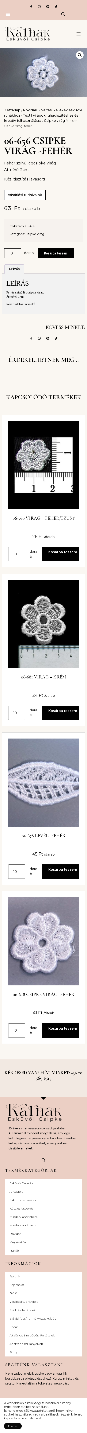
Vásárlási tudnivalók (24, 1302)
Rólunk (15, 1276)
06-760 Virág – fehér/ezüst (43, 518)
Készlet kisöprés (21, 1208)
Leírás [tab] (14, 269)
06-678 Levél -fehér (43, 835)
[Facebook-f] (31, 6)
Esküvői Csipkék (21, 1183)
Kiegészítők (18, 1242)
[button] (7, 14)
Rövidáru (16, 1234)
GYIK (13, 1293)
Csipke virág (54, 121)
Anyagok (16, 1191)
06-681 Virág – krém (43, 677)
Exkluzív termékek (23, 1200)
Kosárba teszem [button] (62, 552)
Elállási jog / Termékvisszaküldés (33, 1318)
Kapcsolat (17, 1285)
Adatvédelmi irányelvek (26, 1344)
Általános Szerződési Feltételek (32, 1335)
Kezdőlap (12, 110)
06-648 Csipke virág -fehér (43, 994)
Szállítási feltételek (23, 1310)
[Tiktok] (56, 6)
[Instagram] (39, 6)
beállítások (51, 1414)
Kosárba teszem (56, 253)
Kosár (14, 1327)
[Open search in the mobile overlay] (63, 14)
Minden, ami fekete (24, 1217)
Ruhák (14, 1251)
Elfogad (13, 1426)
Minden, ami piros (23, 1225)
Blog (13, 1352)
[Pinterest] (48, 6)
